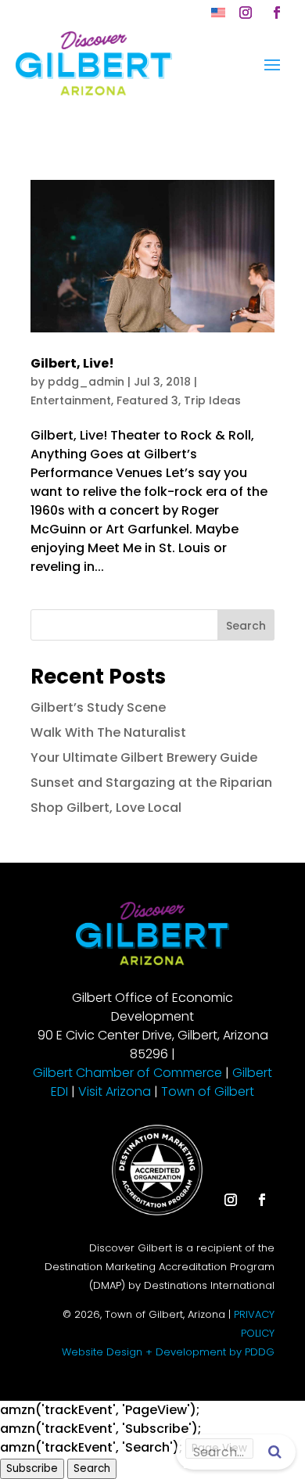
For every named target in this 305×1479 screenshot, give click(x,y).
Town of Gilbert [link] (207, 1091)
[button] (245, 12)
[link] (218, 12)
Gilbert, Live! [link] (72, 363)
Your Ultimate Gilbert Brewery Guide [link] (143, 757)
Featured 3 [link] (147, 400)
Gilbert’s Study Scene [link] (98, 707)
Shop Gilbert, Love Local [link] (105, 808)
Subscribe (32, 1468)
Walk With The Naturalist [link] (108, 732)
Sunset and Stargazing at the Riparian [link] (151, 783)
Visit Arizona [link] (114, 1091)
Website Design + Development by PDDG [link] (168, 1351)
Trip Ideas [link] (212, 400)
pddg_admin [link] (86, 381)
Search (246, 626)
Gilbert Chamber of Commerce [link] (127, 1073)
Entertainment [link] (70, 400)
